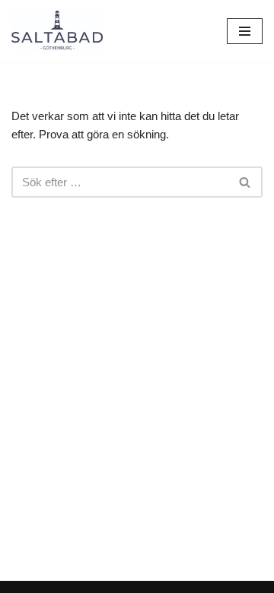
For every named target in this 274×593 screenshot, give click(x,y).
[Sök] (245, 182)
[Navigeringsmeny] (245, 31)
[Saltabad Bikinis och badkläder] (57, 31)
